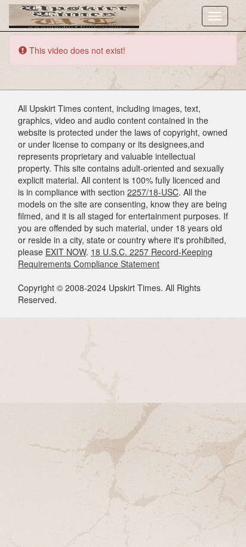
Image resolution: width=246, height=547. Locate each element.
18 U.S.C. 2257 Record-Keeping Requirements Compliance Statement (115, 258)
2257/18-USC (153, 192)
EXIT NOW (65, 252)
